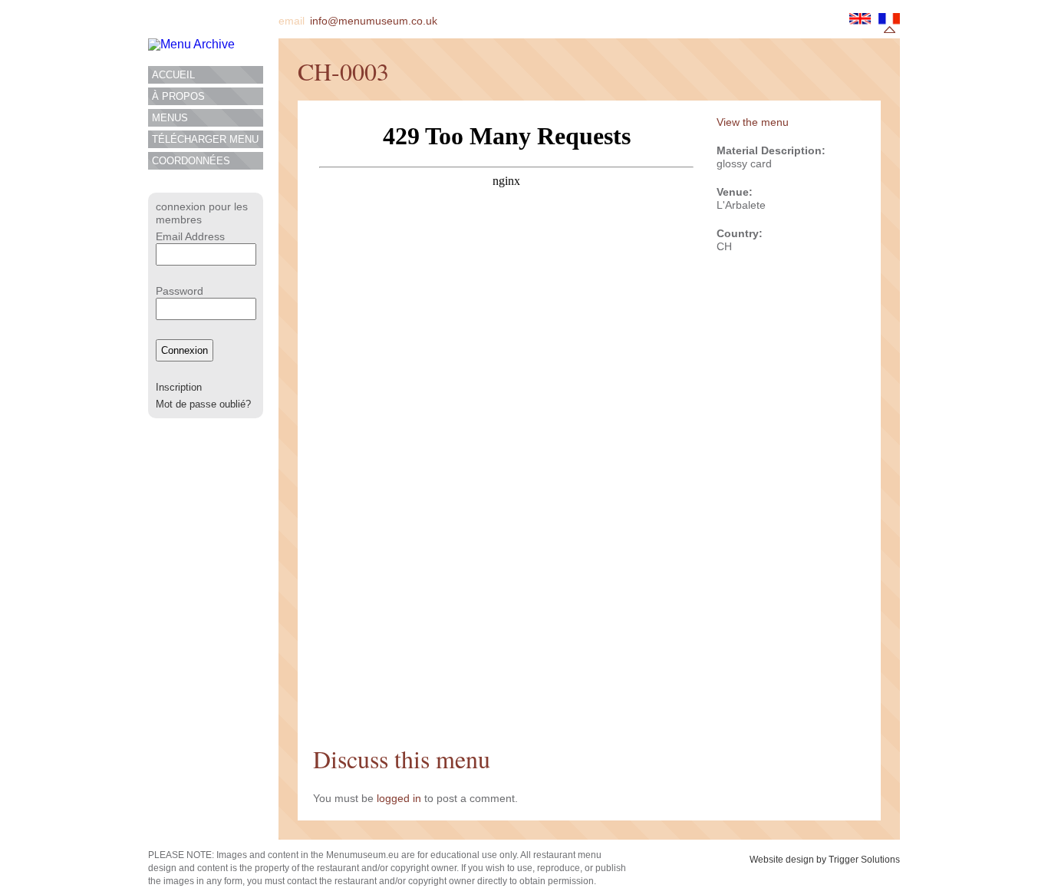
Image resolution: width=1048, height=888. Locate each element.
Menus (170, 118)
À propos (178, 96)
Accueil (173, 75)
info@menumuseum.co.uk (373, 21)
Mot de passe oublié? (203, 404)
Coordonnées (191, 161)
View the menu (753, 122)
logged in (399, 798)
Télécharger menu (205, 139)
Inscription (179, 387)
